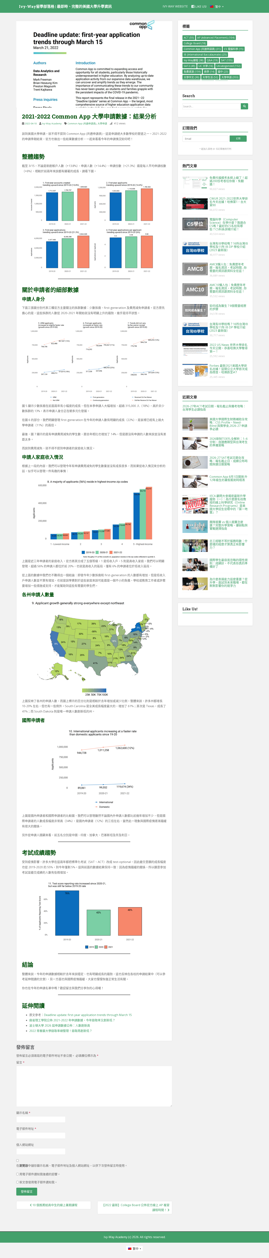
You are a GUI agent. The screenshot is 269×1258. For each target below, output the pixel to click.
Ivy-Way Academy (52, 123)
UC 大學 (206, 66)
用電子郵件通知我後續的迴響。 (39, 1174)
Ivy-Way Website (175, 6)
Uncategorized (228, 66)
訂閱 (238, 138)
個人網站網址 (25, 1145)
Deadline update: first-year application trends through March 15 (88, 1015)
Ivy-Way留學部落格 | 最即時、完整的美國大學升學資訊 (65, 6)
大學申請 (102, 123)
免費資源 (192, 71)
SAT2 (189, 66)
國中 (223, 71)
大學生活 (210, 77)
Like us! (200, 7)
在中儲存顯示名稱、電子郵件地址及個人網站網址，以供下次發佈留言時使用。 (72, 1166)
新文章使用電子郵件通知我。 (38, 1182)
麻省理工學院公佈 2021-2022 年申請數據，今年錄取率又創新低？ (72, 1020)
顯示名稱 (23, 1113)
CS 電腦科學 (233, 49)
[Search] (244, 106)
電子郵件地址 (26, 1129)
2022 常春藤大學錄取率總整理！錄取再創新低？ (60, 1031)
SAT (227, 60)
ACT (189, 37)
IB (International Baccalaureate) (205, 54)
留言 (20, 1062)
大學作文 (191, 77)
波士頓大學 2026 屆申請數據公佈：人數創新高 (59, 1025)
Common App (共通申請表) (82, 123)
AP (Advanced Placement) (216, 37)
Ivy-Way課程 (193, 60)
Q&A (212, 60)
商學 (209, 71)
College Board (195, 43)
